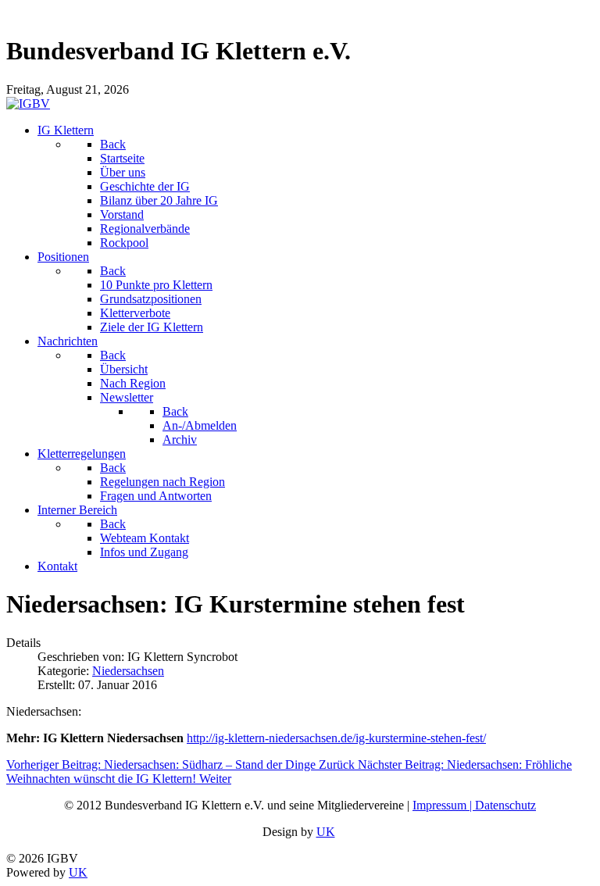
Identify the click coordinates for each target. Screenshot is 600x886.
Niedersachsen (128, 670)
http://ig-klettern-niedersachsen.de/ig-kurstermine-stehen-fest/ (336, 738)
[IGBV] (28, 103)
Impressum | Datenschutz (474, 805)
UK (325, 831)
